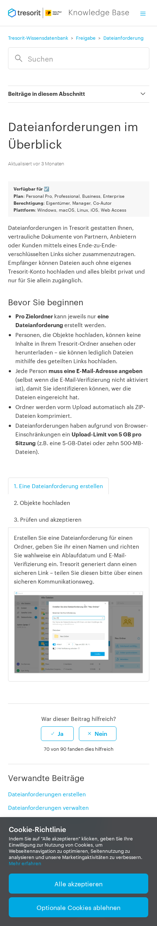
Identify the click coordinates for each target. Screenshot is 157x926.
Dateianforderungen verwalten (48, 807)
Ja (61, 733)
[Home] (68, 13)
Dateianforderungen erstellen (47, 794)
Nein (101, 733)
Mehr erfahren (25, 863)
